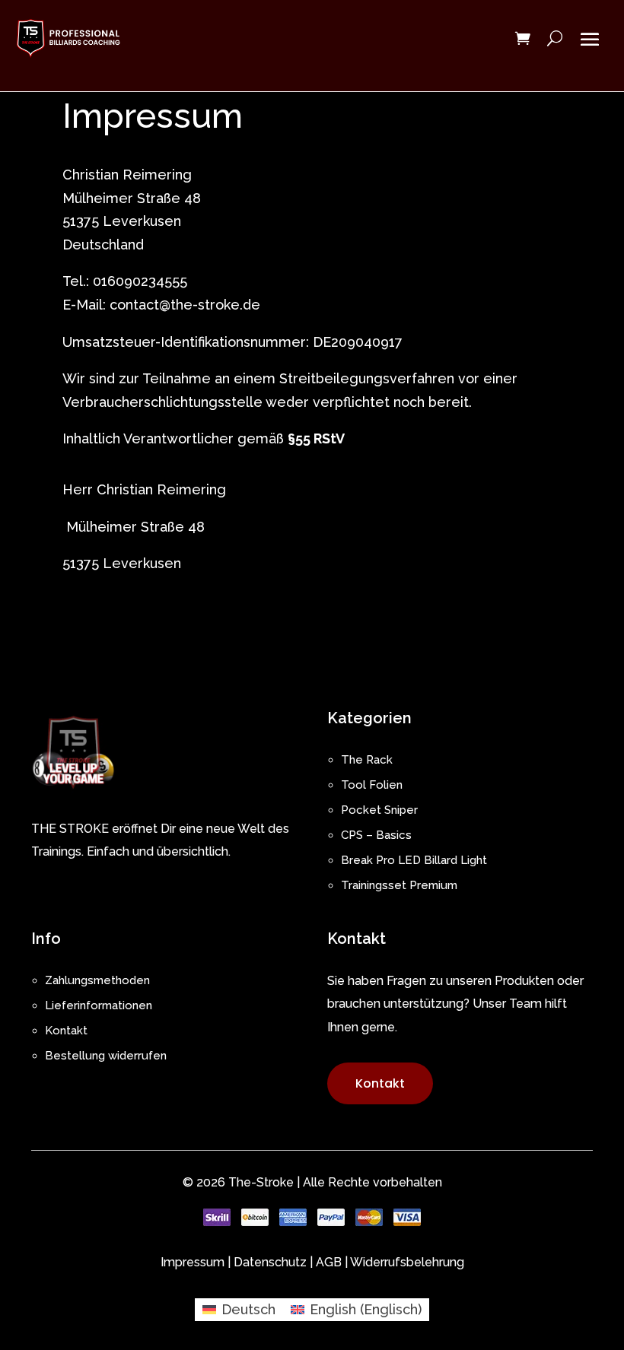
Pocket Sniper (379, 810)
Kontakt (66, 1030)
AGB (329, 1262)
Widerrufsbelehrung (407, 1262)
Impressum (192, 1262)
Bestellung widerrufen (106, 1056)
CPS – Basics (376, 835)
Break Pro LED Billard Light (414, 860)
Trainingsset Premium (399, 885)
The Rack (367, 760)
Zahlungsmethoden (97, 980)
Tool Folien (372, 785)
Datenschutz (270, 1262)
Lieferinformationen (98, 1005)
